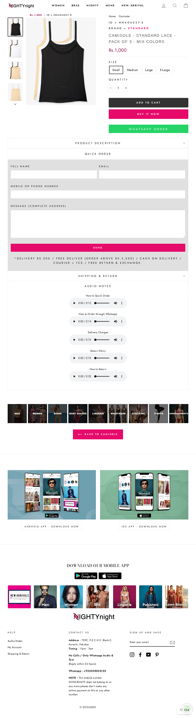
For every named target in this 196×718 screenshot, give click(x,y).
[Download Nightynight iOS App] (110, 578)
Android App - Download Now (51, 526)
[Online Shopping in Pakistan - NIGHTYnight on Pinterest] (157, 654)
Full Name (20, 166)
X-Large (165, 70)
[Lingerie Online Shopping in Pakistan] (124, 607)
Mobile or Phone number (35, 186)
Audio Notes (15, 641)
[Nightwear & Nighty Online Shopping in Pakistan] (118, 422)
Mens (110, 5)
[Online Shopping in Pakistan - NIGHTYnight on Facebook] (140, 654)
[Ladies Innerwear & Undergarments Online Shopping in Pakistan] (178, 422)
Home (112, 16)
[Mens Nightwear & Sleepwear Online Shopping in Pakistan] (17, 422)
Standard (138, 28)
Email (104, 166)
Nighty (93, 5)
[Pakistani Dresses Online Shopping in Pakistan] (150, 607)
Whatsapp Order (148, 129)
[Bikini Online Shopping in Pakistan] (57, 422)
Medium (132, 70)
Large (149, 70)
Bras (76, 5)
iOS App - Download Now (144, 526)
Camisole (124, 16)
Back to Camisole (100, 434)
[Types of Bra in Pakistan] (97, 607)
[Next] (15, 103)
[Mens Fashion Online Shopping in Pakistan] (45, 607)
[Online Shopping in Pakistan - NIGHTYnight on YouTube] (148, 654)
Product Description (98, 143)
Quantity (118, 79)
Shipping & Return (98, 276)
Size (113, 62)
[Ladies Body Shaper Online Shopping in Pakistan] (77, 422)
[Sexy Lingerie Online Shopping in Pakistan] (98, 422)
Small (116, 70)
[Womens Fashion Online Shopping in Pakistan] (71, 607)
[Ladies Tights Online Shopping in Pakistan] (158, 422)
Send (98, 247)
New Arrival (133, 5)
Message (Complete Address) (38, 206)
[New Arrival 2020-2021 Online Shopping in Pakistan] (19, 607)
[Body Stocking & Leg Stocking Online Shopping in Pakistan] (138, 422)
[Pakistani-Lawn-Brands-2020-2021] (176, 607)
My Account (14, 647)
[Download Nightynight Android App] (85, 578)
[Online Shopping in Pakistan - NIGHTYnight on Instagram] (132, 654)
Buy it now (148, 114)
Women (58, 5)
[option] (61, 61)
